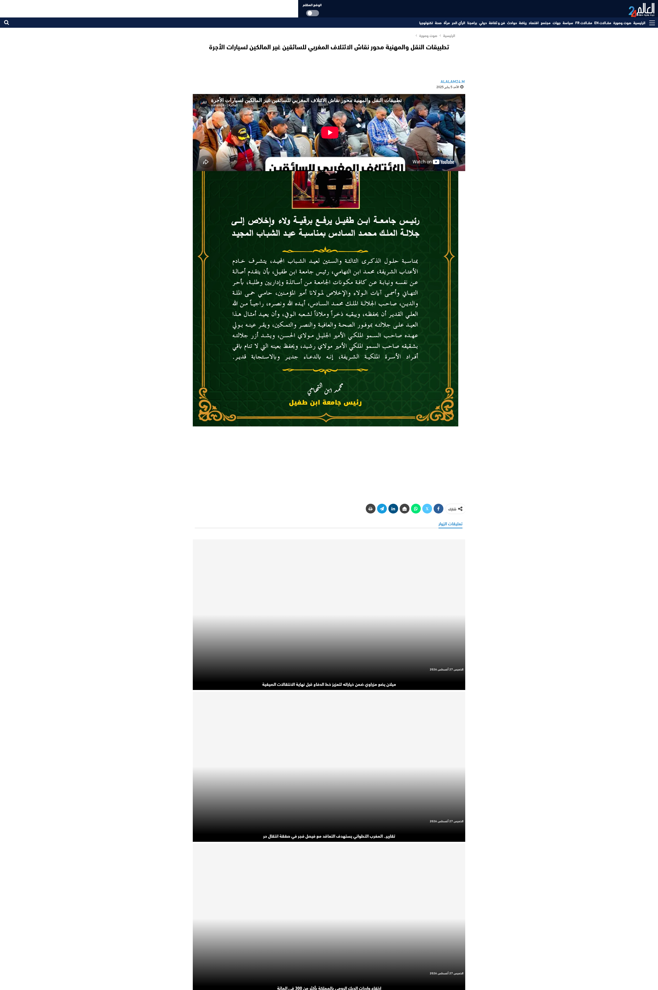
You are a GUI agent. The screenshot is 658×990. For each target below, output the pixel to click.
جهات (557, 22)
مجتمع (546, 22)
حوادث (512, 22)
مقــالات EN (602, 22)
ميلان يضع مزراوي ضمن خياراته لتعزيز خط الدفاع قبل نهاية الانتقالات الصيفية (329, 683)
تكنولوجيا (426, 22)
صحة (438, 22)
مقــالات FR (583, 22)
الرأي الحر (458, 22)
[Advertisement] (329, 461)
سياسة (568, 22)
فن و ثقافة (497, 22)
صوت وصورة (622, 22)
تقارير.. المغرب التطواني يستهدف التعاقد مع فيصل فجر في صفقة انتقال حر (329, 835)
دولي (483, 22)
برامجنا (472, 22)
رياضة (523, 22)
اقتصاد (534, 22)
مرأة (447, 22)
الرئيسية (639, 22)
